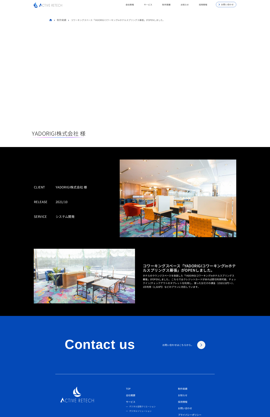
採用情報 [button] (203, 4)
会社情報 (130, 4)
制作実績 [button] (166, 4)
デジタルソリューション (140, 411)
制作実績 (61, 20)
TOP (128, 388)
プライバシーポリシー (189, 414)
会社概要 (130, 395)
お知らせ (185, 4)
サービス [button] (148, 4)
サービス (130, 401)
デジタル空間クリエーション (142, 406)
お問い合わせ (227, 4)
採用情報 (182, 401)
